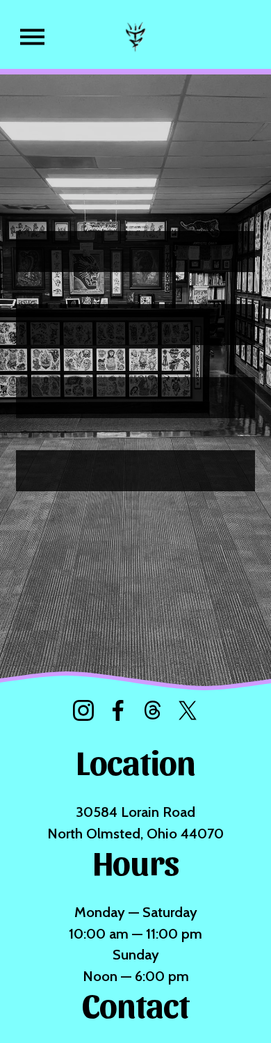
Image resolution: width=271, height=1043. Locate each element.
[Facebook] (118, 710)
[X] (187, 710)
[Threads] (153, 710)
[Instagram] (83, 710)
